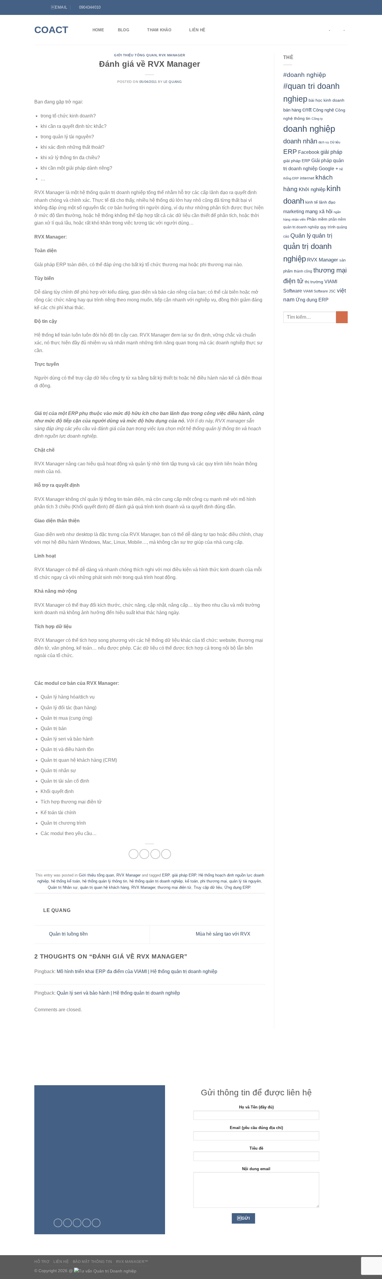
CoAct (51, 30)
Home (98, 30)
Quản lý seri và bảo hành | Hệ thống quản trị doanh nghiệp (118, 992)
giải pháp (331, 152)
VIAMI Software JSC (319, 291)
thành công (303, 271)
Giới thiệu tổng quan (135, 55)
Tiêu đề (256, 1148)
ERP (166, 875)
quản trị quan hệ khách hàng (104, 887)
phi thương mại (213, 881)
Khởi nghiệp (312, 189)
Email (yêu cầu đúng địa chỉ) (256, 1127)
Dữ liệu (335, 142)
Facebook (308, 152)
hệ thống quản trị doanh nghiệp (156, 881)
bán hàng (292, 109)
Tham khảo (159, 30)
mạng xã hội (318, 211)
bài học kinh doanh (326, 100)
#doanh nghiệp (304, 74)
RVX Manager (172, 55)
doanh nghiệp (309, 129)
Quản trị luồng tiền (68, 934)
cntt (307, 109)
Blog (123, 30)
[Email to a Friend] (155, 854)
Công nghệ (323, 109)
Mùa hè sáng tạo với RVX (224, 934)
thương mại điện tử (174, 887)
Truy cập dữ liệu (208, 887)
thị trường (314, 282)
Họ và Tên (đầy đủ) (256, 1107)
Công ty (317, 118)
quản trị (322, 235)
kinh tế (311, 202)
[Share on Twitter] (144, 854)
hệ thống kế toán (65, 881)
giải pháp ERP (184, 875)
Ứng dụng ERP (237, 887)
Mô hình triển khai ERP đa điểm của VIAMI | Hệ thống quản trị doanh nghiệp (137, 971)
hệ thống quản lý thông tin (104, 881)
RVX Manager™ (132, 1262)
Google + (328, 168)
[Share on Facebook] (133, 854)
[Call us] (86, 1222)
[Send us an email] (77, 1222)
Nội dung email (256, 1169)
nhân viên (299, 219)
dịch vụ (323, 142)
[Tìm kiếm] (221, 29)
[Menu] (37, 7)
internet (307, 178)
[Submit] (342, 317)
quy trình (327, 227)
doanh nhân (300, 141)
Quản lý (300, 235)
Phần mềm (317, 219)
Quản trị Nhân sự (63, 887)
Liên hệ (197, 30)
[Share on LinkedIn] (166, 854)
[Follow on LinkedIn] (344, 7)
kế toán (191, 881)
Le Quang (173, 81)
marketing (293, 211)
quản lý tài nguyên (245, 881)
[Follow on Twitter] (339, 7)
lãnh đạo (327, 202)
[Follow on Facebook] (333, 7)
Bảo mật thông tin (92, 1262)
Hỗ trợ (42, 1262)
